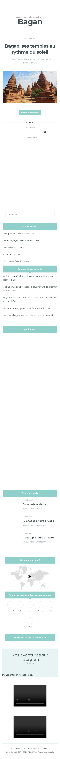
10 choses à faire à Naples (16, 261)
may (5, 315)
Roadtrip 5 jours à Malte (38, 537)
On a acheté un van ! (13, 247)
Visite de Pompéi (11, 254)
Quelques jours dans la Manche (18, 233)
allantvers (18, 59)
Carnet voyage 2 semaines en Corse (21, 240)
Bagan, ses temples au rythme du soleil (33, 315)
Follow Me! (30, 664)
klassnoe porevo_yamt (14, 308)
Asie (25, 39)
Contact (46, 748)
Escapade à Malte (34, 504)
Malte (31, 500)
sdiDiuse (7, 276)
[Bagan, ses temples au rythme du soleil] (30, 87)
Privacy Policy (33, 748)
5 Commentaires (44, 59)
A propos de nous (18, 748)
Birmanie (32, 39)
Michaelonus (9, 287)
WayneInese (9, 297)
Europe (25, 500)
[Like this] (43, 132)
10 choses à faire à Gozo (38, 520)
